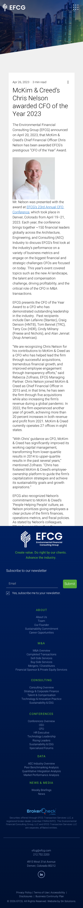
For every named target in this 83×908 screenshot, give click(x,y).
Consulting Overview (41, 687)
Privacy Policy (24, 892)
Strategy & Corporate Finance (41, 691)
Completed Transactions (41, 654)
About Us (41, 617)
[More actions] (68, 82)
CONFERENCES (41, 714)
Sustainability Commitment (41, 629)
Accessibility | (59, 892)
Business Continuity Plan (50, 896)
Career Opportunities (41, 632)
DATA (41, 756)
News (41, 794)
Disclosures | (27, 896)
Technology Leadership (41, 736)
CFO (41, 729)
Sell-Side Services (41, 658)
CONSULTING (41, 680)
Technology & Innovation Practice (41, 699)
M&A (41, 643)
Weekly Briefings (41, 790)
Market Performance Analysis (41, 775)
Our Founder (41, 625)
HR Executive (41, 733)
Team (41, 621)
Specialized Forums (41, 748)
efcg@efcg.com (41, 850)
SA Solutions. (68, 901)
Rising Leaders (41, 740)
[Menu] (76, 7)
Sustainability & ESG (41, 744)
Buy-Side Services (41, 662)
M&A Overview (41, 651)
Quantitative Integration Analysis (41, 771)
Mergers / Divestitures (41, 666)
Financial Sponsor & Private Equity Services (41, 670)
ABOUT (41, 610)
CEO (41, 725)
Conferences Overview (41, 721)
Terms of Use (41, 892)
